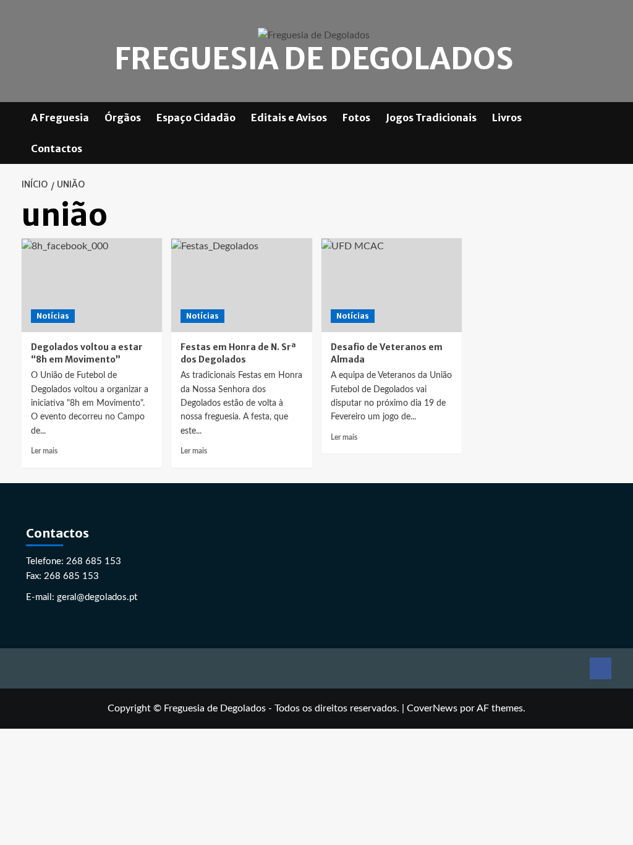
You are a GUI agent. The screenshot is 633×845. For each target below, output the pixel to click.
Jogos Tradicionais (431, 117)
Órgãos (122, 117)
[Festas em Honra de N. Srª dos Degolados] (241, 285)
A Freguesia (60, 117)
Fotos (356, 117)
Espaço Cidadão (196, 117)
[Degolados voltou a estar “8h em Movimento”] (92, 285)
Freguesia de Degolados (313, 58)
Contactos (56, 148)
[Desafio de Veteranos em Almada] (391, 285)
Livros (507, 117)
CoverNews (432, 708)
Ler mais (44, 451)
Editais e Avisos (289, 117)
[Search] (604, 133)
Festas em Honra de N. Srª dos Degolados (238, 353)
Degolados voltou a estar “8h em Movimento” (87, 353)
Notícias (52, 315)
